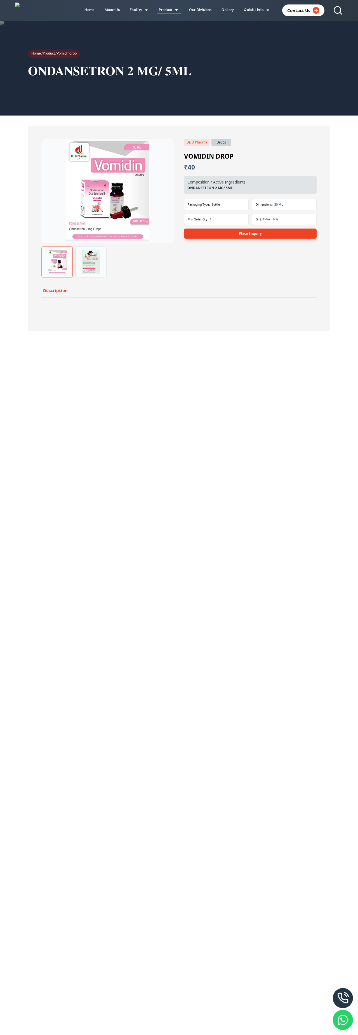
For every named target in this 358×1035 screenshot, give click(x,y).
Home (36, 53)
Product (49, 53)
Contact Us (298, 10)
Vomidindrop (67, 53)
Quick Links (253, 10)
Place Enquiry (250, 233)
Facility (136, 10)
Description (55, 290)
